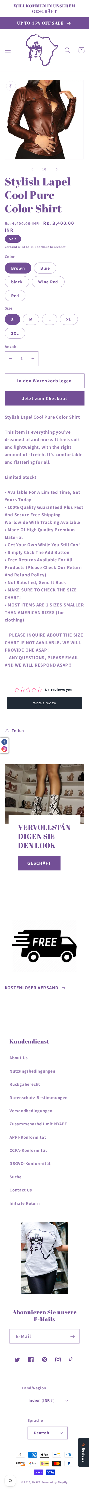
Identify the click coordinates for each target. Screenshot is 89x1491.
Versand (11, 247)
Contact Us (20, 1190)
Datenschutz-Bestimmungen (38, 1097)
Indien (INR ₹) (41, 1400)
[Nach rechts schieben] (56, 169)
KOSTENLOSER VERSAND (31, 988)
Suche (15, 1177)
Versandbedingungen (30, 1110)
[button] (7, 50)
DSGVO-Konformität (30, 1163)
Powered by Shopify (55, 1482)
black (17, 282)
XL (68, 319)
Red (15, 295)
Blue (45, 268)
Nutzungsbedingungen (32, 1071)
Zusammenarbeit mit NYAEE (38, 1124)
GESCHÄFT (39, 863)
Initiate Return (24, 1203)
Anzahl (11, 346)
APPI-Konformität (27, 1137)
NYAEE (36, 1482)
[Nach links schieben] (32, 169)
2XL (15, 333)
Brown (18, 268)
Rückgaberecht (24, 1084)
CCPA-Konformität (28, 1150)
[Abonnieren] (72, 1336)
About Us (18, 1057)
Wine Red (48, 282)
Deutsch (41, 1432)
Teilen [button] (18, 730)
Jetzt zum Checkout (44, 398)
